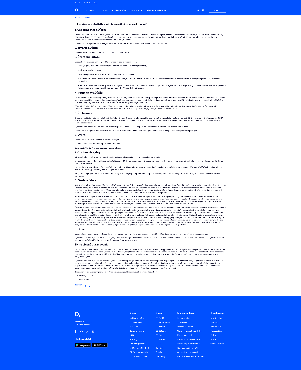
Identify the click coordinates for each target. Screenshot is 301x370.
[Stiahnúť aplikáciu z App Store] (100, 345)
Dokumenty (160, 356)
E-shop (159, 313)
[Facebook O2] (75, 331)
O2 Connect (90, 10)
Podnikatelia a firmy (90, 3)
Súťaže (213, 339)
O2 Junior (160, 335)
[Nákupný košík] (203, 10)
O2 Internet (160, 339)
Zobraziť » (79, 284)
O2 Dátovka (161, 331)
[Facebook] (85, 286)
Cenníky (159, 352)
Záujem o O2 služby (185, 335)
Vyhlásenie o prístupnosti (187, 352)
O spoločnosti (217, 313)
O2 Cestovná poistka (138, 356)
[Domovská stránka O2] (77, 314)
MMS (132, 335)
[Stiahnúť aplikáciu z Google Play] (83, 345)
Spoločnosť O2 (216, 318)
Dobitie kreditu (136, 322)
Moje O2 (217, 10)
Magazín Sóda (216, 331)
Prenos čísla (135, 326)
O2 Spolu (104, 10)
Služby (133, 313)
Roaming (133, 339)
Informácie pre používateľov (189, 343)
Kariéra (213, 335)
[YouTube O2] (81, 331)
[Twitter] (90, 286)
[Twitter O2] (87, 331)
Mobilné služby (119, 10)
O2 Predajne (182, 322)
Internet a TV (136, 10)
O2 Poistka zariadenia (139, 352)
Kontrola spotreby (137, 343)
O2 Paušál (160, 318)
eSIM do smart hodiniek (139, 348)
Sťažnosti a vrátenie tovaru (188, 339)
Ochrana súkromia (218, 343)
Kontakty (214, 322)
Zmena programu (137, 331)
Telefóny (159, 348)
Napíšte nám (215, 326)
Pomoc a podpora (185, 313)
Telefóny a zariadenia (156, 10)
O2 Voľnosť (160, 326)
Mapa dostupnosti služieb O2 (189, 331)
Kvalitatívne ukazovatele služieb (190, 356)
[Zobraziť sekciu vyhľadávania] (198, 10)
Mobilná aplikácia (137, 318)
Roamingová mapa (185, 326)
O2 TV (158, 343)
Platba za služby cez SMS (188, 348)
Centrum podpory (184, 318)
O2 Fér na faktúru (163, 322)
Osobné (77, 3)
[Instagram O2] (93, 331)
